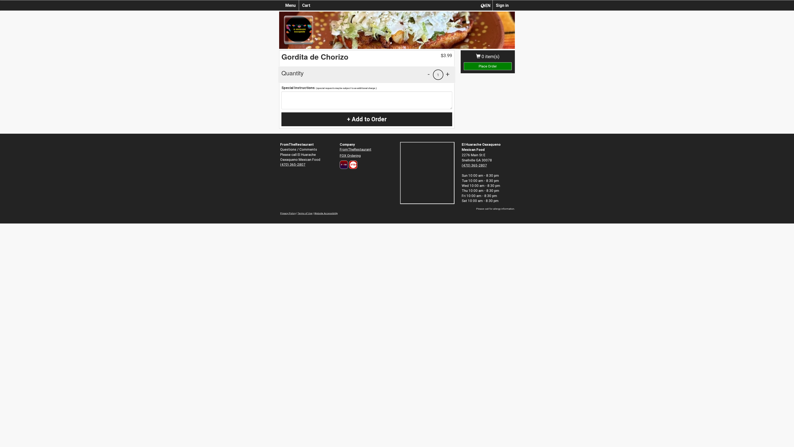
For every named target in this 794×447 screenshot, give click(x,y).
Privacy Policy (288, 213)
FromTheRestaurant (355, 149)
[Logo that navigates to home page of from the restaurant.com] (344, 165)
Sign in (502, 5)
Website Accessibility (326, 213)
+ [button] (448, 74)
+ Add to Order (367, 119)
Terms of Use (305, 213)
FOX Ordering (350, 156)
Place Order (488, 66)
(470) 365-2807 (292, 164)
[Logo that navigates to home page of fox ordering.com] (352, 165)
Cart (306, 5)
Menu (290, 5)
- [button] (429, 74)
